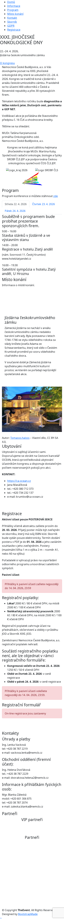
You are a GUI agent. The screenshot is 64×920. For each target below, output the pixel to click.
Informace (13, 6)
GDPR (10, 26)
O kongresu (7, 63)
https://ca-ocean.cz (19, 481)
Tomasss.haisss (20, 438)
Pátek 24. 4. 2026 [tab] (15, 211)
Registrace (13, 29)
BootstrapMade (28, 914)
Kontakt (12, 18)
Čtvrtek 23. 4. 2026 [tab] (43, 204)
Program (12, 10)
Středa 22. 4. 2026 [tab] (16, 204)
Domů (11, 2)
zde (55, 196)
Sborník (12, 22)
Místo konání (15, 14)
